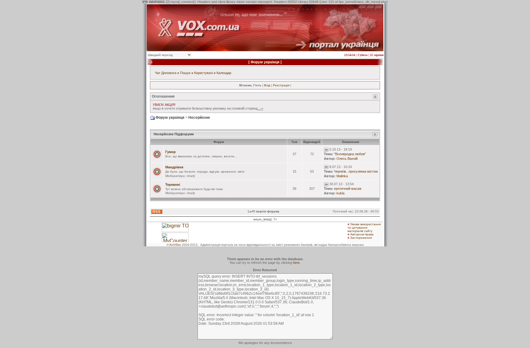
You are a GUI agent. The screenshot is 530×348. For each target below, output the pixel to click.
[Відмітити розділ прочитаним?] (157, 154)
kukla (340, 193)
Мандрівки (174, 167)
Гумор (170, 152)
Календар (224, 73)
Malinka (342, 176)
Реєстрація (281, 85)
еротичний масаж (347, 188)
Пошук (185, 73)
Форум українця (265, 62)
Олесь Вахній (347, 158)
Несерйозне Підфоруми (174, 134)
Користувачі (203, 73)
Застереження (361, 237)
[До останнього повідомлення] (326, 149)
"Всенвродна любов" (350, 154)
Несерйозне (199, 117)
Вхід (267, 85)
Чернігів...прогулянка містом (356, 171)
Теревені (172, 184)
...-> (260, 108)
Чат (157, 73)
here (296, 262)
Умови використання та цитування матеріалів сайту (364, 228)
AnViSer (175, 244)
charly (191, 176)
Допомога (168, 73)
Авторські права (362, 234)
